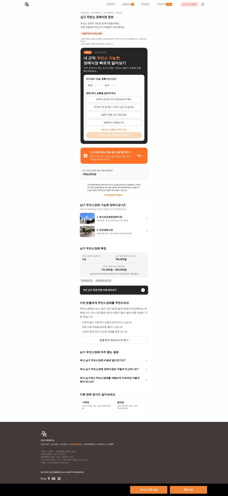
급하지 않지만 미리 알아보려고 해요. (114, 99)
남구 (107, 85)
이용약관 (63, 444)
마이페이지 (101, 444)
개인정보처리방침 (75, 444)
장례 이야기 (45, 444)
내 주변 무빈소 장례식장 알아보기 (114, 135)
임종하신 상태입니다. (114, 122)
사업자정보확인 (89, 444)
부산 (90, 85)
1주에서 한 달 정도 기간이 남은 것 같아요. (114, 107)
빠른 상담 (188, 489)
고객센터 (110, 444)
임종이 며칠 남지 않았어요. (114, 114)
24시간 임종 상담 (148, 489)
